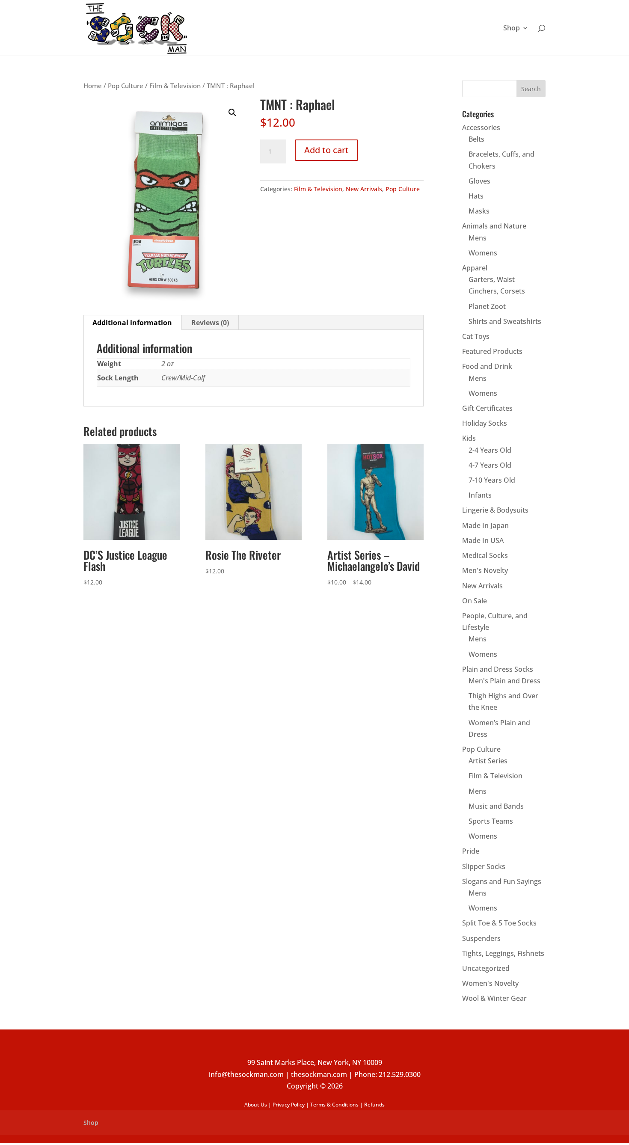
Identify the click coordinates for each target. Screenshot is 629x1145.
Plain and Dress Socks (497, 669)
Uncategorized (486, 968)
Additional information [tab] (132, 322)
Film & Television (175, 85)
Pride (470, 851)
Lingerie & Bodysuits (495, 510)
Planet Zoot (487, 306)
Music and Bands (496, 806)
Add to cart (326, 150)
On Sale (474, 600)
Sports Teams (491, 821)
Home (92, 85)
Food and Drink (487, 366)
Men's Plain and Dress (504, 680)
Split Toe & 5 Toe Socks (499, 923)
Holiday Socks (484, 423)
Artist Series (488, 760)
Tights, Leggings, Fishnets (503, 953)
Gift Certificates (487, 408)
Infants (480, 495)
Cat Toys (476, 336)
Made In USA (483, 540)
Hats (476, 196)
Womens (483, 253)
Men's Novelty (485, 570)
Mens (478, 238)
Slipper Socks (483, 866)
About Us (255, 1104)
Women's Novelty (490, 983)
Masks (479, 211)
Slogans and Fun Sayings (501, 881)
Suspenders (481, 938)
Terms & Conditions (334, 1104)
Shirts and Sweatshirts (505, 321)
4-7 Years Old (490, 465)
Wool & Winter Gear (494, 998)
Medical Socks (485, 555)
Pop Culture (125, 85)
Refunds (374, 1104)
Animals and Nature (494, 226)
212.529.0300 (400, 1074)
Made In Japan (485, 525)
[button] (232, 112)
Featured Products (492, 351)
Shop (511, 29)
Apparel (474, 268)
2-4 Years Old (490, 450)
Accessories (481, 127)
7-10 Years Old (492, 480)
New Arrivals (364, 189)
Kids (469, 438)
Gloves (479, 181)
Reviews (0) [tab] (210, 322)
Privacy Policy (289, 1104)
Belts (476, 139)
